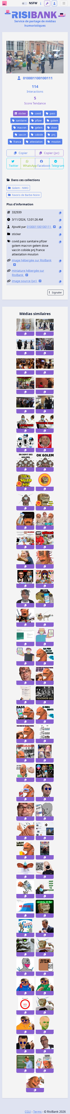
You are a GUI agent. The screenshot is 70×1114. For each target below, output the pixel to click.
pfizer (38, 120)
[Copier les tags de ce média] (60, 242)
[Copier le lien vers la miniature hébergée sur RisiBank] (60, 271)
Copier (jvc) (51, 153)
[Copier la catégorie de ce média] (60, 234)
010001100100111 (37, 78)
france (17, 141)
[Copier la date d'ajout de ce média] (60, 220)
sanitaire (21, 120)
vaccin (22, 134)
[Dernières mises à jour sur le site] (41, 3)
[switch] (24, 3)
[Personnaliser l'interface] (47, 3)
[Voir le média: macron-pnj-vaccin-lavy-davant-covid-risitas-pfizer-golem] (25, 928)
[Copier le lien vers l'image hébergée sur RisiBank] (60, 261)
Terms (37, 1112)
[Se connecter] (54, 3)
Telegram (58, 166)
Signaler (56, 292)
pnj (53, 134)
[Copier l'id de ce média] (60, 213)
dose (53, 127)
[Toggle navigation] (64, 3)
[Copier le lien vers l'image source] (60, 281)
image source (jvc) (24, 281)
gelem (38, 127)
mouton (56, 141)
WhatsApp (29, 166)
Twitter (13, 166)
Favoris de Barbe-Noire (25, 195)
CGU (28, 1112)
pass (52, 113)
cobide (38, 134)
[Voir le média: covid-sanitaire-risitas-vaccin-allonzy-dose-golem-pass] (25, 676)
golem (54, 120)
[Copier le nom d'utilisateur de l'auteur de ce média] (60, 227)
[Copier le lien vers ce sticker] (25, 334)
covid (37, 113)
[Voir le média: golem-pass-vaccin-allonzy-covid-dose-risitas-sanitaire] (25, 812)
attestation (36, 141)
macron (21, 127)
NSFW (33, 3)
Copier (23, 153)
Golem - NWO (19, 188)
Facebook (43, 166)
